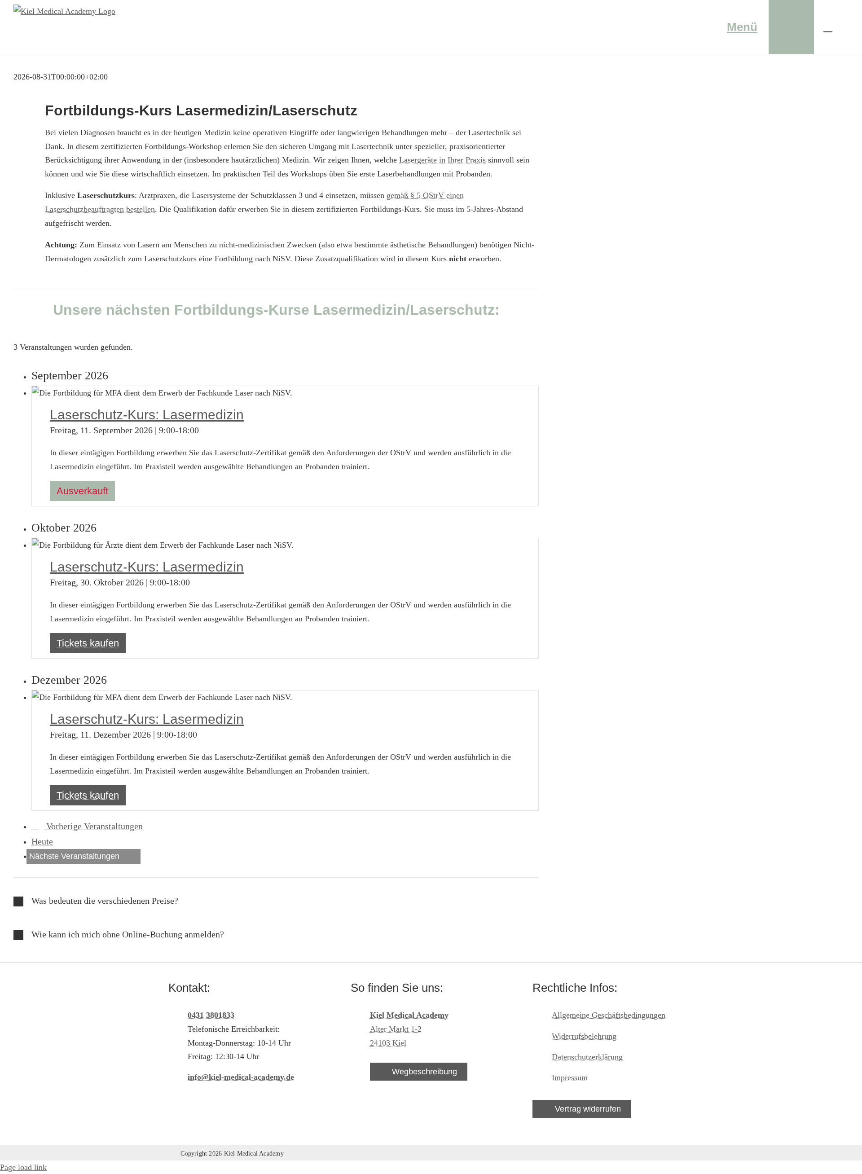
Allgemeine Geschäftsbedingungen (608, 1015)
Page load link (23, 1167)
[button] (276, 901)
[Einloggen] (791, 27)
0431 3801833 (211, 1015)
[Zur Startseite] (671, 27)
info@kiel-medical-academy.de (241, 1077)
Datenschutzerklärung (587, 1056)
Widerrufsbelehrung (584, 1036)
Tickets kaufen (88, 643)
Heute (42, 841)
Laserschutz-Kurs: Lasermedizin (147, 414)
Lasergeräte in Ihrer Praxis (442, 159)
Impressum (570, 1077)
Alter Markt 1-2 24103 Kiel (409, 1029)
